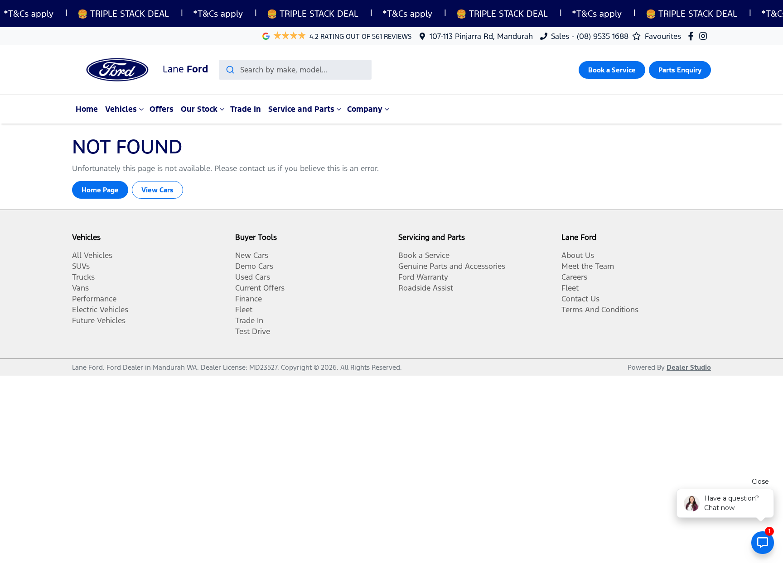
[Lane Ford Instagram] (705, 36)
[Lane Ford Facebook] (692, 36)
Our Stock (199, 109)
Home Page (100, 190)
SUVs (81, 266)
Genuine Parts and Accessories (451, 266)
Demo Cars (254, 266)
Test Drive (252, 331)
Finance (248, 299)
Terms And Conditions (599, 310)
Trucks (83, 277)
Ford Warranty (423, 277)
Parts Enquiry (679, 70)
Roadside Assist (425, 288)
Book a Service (612, 70)
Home (87, 109)
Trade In (245, 109)
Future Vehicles (99, 320)
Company (364, 109)
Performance (94, 299)
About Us (577, 255)
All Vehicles (92, 255)
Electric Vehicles (100, 310)
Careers (574, 277)
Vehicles (121, 109)
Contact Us (580, 299)
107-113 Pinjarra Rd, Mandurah (481, 36)
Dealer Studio (689, 367)
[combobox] (295, 70)
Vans (80, 288)
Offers (162, 109)
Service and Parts (301, 109)
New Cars (251, 255)
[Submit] (229, 70)
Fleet (243, 310)
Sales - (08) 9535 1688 (589, 36)
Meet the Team (587, 266)
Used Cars (252, 277)
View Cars (157, 190)
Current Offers (260, 288)
